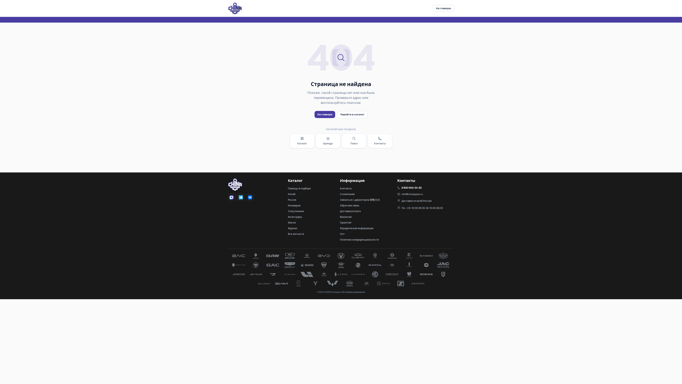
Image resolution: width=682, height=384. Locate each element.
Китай (291, 194)
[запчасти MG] (375, 274)
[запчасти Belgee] (290, 255)
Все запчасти (296, 234)
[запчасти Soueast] (264, 283)
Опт (342, 234)
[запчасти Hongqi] (409, 265)
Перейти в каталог (352, 114)
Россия (292, 199)
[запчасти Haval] (375, 265)
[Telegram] (240, 197)
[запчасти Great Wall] (307, 265)
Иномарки (294, 205)
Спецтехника (296, 211)
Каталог (302, 143)
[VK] (250, 197)
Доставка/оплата (350, 211)
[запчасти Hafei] (324, 265)
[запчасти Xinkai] (349, 283)
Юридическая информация (357, 228)
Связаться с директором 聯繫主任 (360, 199)
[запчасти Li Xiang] (307, 274)
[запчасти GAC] (273, 265)
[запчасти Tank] (298, 283)
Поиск (354, 143)
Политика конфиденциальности (359, 239)
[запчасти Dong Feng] (392, 255)
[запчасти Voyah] (315, 283)
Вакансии (346, 216)
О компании (347, 194)
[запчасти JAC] (443, 265)
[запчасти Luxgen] (358, 274)
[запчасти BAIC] (239, 255)
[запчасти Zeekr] (384, 283)
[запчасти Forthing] (239, 265)
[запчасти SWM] (281, 283)
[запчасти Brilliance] (307, 255)
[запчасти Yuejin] (366, 283)
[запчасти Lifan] (324, 274)
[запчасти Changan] (341, 255)
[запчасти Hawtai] (392, 265)
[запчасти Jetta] (273, 274)
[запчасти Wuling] (332, 283)
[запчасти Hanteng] (358, 265)
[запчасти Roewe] (426, 274)
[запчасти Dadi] (375, 255)
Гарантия (345, 222)
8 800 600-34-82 (412, 187)
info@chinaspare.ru (412, 194)
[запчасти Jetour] (256, 274)
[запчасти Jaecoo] (239, 274)
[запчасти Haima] (341, 265)
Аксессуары (295, 216)
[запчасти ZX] (418, 283)
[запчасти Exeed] (426, 255)
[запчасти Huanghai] (426, 265)
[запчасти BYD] (324, 255)
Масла (292, 222)
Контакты (380, 143)
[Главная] (235, 8)
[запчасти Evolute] (409, 255)
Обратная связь (349, 205)
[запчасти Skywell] (443, 274)
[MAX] (231, 197)
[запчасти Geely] (290, 265)
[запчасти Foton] (256, 265)
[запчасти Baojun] (256, 255)
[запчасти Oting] (409, 274)
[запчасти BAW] (273, 255)
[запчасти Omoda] (392, 274)
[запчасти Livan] (341, 274)
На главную (443, 8)
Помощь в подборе (299, 188)
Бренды (328, 143)
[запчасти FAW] (443, 255)
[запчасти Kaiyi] (290, 274)
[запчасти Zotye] (401, 283)
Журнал (292, 228)
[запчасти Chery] (358, 255)
